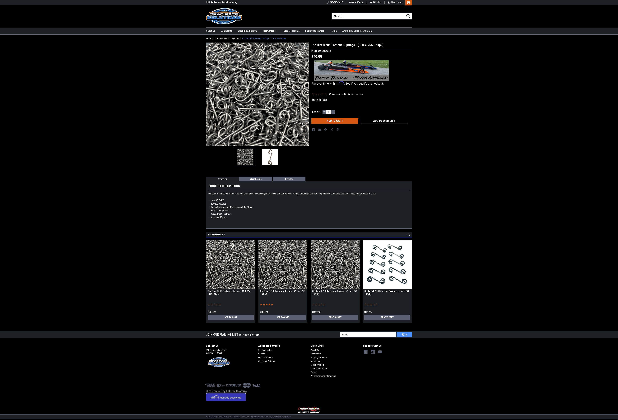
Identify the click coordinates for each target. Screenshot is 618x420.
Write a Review (355, 94)
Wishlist (377, 2)
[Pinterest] (338, 129)
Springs (235, 39)
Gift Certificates (265, 350)
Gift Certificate (356, 2)
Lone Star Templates (281, 417)
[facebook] (366, 352)
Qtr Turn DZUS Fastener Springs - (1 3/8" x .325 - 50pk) (229, 292)
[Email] (319, 129)
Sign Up (269, 357)
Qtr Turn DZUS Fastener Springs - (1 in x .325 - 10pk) (386, 292)
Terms (333, 30)
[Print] (325, 129)
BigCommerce (256, 417)
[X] (331, 129)
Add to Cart (231, 317)
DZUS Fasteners (222, 39)
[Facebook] (313, 129)
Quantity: (315, 111)
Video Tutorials (292, 30)
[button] (309, 410)
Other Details (256, 179)
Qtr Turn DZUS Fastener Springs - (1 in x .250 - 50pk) (282, 292)
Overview (222, 179)
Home (208, 39)
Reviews (289, 179)
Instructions (269, 30)
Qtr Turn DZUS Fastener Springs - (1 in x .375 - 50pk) (334, 292)
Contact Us (226, 30)
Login (260, 357)
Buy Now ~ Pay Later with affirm (226, 391)
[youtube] (380, 352)
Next (306, 94)
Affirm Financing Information (357, 30)
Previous (209, 94)
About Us (210, 30)
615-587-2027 (336, 2)
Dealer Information (314, 30)
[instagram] (373, 352)
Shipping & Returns (247, 30)
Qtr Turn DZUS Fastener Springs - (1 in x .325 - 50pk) (264, 39)
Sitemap (236, 417)
